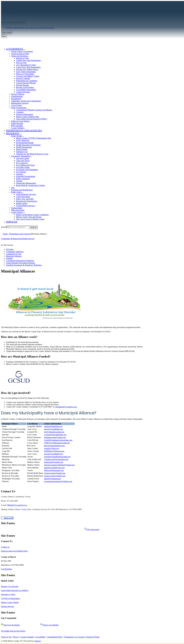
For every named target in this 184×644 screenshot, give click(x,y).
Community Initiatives (15, 252)
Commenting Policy (55, 637)
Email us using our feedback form (14, 551)
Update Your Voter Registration (28, 60)
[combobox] (14, 22)
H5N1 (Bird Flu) (22, 140)
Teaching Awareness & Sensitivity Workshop (24, 265)
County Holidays (18, 128)
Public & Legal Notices (20, 121)
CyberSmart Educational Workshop (20, 261)
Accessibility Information (26, 90)
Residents (12, 133)
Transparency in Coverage (74, 637)
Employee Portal (92, 637)
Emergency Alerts (8, 594)
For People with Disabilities (27, 170)
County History (17, 212)
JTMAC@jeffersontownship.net (57, 443)
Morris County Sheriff (10, 602)
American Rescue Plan (20, 54)
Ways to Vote (21, 63)
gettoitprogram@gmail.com (55, 437)
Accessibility (40, 637)
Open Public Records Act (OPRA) (14, 590)
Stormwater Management (26, 183)
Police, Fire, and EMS (25, 199)
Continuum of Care (13, 254)
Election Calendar (23, 78)
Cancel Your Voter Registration (28, 67)
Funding (9, 258)
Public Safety (16, 192)
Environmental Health (24, 143)
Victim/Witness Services (25, 206)
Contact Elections (23, 92)
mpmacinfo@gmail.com (53, 462)
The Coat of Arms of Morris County (30, 219)
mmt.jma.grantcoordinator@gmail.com (59, 465)
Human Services (7, 606)
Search (3, 227)
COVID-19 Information (10, 598)
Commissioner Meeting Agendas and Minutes (34, 110)
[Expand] (25, 49)
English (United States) (31, 17)
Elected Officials (17, 94)
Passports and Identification (22, 190)
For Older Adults (22, 167)
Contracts (20, 112)
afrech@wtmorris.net (52, 479)
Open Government (18, 108)
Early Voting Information (26, 72)
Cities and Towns (23, 161)
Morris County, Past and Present (28, 217)
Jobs (13, 188)
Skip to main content (9, 2)
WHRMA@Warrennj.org (54, 451)
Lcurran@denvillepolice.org (55, 435)
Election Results (22, 85)
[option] (94, 17)
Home (5, 234)
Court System (16, 105)
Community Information (20, 156)
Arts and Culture (22, 158)
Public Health (16, 136)
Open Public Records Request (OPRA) (31, 119)
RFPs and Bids (17, 126)
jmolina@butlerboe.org (53, 426)
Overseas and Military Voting (27, 76)
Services (11, 221)
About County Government (22, 51)
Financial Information (24, 114)
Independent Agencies (20, 103)
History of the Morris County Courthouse (32, 215)
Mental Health (21, 149)
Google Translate (27, 637)
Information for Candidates (26, 81)
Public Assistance (23, 179)
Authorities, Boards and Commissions (26, 101)
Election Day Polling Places (27, 69)
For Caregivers (22, 163)
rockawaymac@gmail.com (54, 473)
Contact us (5, 547)
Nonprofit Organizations (25, 176)
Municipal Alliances (14, 256)
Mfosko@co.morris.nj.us (17, 505)
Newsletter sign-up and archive (13, 631)
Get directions (6, 569)
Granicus (37, 641)
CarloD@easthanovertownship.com (58, 440)
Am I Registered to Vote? (26, 65)
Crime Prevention (23, 197)
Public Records (17, 123)
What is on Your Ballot (25, 74)
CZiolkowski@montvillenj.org (56, 459)
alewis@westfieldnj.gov (53, 429)
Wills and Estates (17, 210)
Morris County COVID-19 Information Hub (33, 138)
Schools (19, 181)
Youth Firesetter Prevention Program (20, 263)
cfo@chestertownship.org (54, 432)
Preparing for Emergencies (26, 201)
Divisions (10, 249)
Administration (17, 96)
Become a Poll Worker (25, 87)
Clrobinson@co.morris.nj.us (66, 407)
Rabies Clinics (21, 203)
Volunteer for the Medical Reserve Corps (32, 154)
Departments (16, 99)
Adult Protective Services (26, 194)
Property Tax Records (9, 586)
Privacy (16, 637)
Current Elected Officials (26, 83)
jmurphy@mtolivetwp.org (54, 468)
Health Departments (24, 147)
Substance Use (22, 152)
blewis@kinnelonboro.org (54, 446)
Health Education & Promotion (28, 145)
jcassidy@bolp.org (51, 448)
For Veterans (21, 172)
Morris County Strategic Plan (27, 117)
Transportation (16, 208)
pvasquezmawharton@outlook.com (58, 481)
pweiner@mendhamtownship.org (57, 457)
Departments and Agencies (24, 130)
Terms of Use (6, 637)
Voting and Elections (19, 56)
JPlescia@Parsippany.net (54, 470)
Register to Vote (22, 58)
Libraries (19, 174)
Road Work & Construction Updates (30, 185)
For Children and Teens (25, 165)
